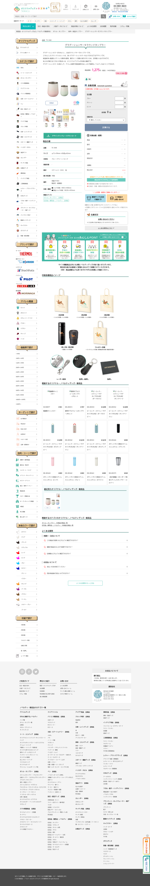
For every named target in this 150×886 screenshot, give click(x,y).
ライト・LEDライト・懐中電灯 (56, 802)
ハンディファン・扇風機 (110, 796)
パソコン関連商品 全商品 (56, 716)
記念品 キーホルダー (54, 847)
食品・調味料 (79, 791)
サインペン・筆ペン (53, 784)
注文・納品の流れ (44, 26)
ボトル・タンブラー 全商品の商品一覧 (55, 523)
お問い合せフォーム (65, 688)
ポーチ (29, 21)
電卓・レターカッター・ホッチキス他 (58, 767)
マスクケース (107, 851)
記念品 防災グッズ (53, 849)
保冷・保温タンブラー (26, 782)
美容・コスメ (79, 745)
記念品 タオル (52, 839)
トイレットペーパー (108, 863)
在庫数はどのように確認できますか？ (59, 553)
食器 (77, 819)
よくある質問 (91, 26)
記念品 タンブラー (53, 822)
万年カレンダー (80, 801)
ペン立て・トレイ (53, 752)
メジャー (105, 748)
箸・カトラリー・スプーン (83, 824)
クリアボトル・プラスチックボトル (29, 789)
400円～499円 (20, 385)
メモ (49, 737)
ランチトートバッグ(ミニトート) (29, 754)
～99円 (18, 353)
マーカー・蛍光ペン (53, 787)
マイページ (75, 9)
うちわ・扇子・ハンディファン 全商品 (116, 788)
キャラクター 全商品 (110, 823)
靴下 (104, 809)
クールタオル (107, 776)
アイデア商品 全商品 (83, 712)
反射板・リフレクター (54, 807)
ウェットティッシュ (108, 858)
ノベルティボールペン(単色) (55, 775)
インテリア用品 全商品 (111, 722)
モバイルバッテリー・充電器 (28, 812)
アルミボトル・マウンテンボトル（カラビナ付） (33, 787)
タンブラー (38, 21)
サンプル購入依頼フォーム (67, 691)
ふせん (49, 735)
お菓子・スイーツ (80, 789)
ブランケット (107, 807)
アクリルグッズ (25, 712)
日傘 (77, 732)
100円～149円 (20, 358)
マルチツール (107, 743)
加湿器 (105, 730)
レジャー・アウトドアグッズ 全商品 (115, 755)
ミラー (77, 750)
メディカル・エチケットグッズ (84, 765)
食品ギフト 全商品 (82, 783)
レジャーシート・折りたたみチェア (113, 761)
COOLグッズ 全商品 (110, 773)
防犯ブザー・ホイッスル (54, 809)
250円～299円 (20, 372)
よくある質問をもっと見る (85, 583)
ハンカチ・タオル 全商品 (84, 770)
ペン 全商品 (52, 771)
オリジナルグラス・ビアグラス (28, 799)
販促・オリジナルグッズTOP (48, 685)
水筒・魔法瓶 (23, 797)
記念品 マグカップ (53, 825)
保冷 (76, 21)
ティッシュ (106, 861)
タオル (69, 21)
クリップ (50, 745)
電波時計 (78, 720)
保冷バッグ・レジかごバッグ (28, 752)
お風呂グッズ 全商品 (83, 829)
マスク (105, 853)
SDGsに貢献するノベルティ (29, 716)
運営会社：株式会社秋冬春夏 (120, 11)
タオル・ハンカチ (108, 831)
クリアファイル (53, 712)
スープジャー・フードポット (28, 792)
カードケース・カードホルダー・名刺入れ (59, 754)
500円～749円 (20, 390)
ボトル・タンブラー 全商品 (53, 197)
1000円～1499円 (20, 399)
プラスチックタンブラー (26, 779)
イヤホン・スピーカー (26, 819)
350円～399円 (20, 381)
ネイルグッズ (79, 755)
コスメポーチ (79, 753)
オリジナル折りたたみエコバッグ (29, 750)
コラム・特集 (124, 26)
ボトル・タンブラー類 (26, 722)
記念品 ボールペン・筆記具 (56, 837)
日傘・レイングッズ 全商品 (85, 727)
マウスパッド (51, 722)
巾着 (45, 21)
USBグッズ (51, 720)
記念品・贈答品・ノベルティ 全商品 (56, 200)
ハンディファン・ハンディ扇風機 (112, 779)
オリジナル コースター (82, 812)
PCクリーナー (51, 725)
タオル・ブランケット (26, 727)
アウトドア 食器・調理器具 (110, 758)
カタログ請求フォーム (66, 693)
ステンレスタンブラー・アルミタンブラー (31, 775)
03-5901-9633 (120, 6)
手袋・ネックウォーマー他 (110, 814)
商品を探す (27, 26)
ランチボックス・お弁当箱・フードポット (87, 822)
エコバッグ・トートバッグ (57, 21)
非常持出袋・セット (53, 800)
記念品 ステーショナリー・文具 (56, 834)
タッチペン (23, 814)
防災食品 (50, 814)
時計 (77, 722)
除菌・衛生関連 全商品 (111, 845)
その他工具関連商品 (108, 751)
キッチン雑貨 (79, 814)
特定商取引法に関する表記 (47, 693)
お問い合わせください (106, 219)
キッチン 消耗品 (80, 817)
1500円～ (18, 404)
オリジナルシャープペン (54, 782)
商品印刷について (77, 26)
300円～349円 (20, 376)
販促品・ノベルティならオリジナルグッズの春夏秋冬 (34, 878)
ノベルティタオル (80, 778)
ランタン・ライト (108, 763)
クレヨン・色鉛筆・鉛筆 (54, 789)
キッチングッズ (24, 729)
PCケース (50, 727)
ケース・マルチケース (54, 757)
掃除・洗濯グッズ (108, 715)
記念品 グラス (52, 829)
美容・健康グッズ (80, 748)
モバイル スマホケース (26, 824)
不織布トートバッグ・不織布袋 (28, 747)
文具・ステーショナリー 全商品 (58, 732)
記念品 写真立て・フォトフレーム (57, 842)
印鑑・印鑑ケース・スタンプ (56, 764)
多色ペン (50, 779)
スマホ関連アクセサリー (26, 829)
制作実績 (113, 26)
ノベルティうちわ (108, 794)
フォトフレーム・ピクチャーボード (113, 726)
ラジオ (49, 804)
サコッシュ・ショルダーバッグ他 (29, 767)
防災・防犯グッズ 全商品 (56, 796)
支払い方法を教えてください (56, 566)
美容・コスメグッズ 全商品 (85, 742)
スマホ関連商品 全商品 (28, 808)
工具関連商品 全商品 (110, 737)
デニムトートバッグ (25, 745)
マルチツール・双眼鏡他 (110, 768)
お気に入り (86, 9)
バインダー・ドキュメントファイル (57, 747)
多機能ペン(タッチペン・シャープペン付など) (60, 777)
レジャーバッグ (107, 766)
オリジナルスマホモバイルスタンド (29, 817)
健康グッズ (79, 763)
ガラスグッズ (107, 841)
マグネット (51, 742)
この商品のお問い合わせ (119, 198)
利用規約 (42, 691)
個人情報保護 (43, 696)
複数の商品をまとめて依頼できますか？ (60, 547)
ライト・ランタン (108, 728)
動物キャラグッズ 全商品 (112, 819)
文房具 (22, 725)
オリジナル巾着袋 (25, 757)
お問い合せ (96, 9)
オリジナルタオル (80, 773)
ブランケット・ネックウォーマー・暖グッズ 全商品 (116, 802)
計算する (106, 127)
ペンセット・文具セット (54, 792)
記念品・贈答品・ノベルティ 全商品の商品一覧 (57, 525)
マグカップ (23, 804)
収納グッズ (106, 718)
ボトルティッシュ (108, 856)
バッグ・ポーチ (107, 826)
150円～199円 (20, 363)
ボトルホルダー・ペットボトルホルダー (31, 801)
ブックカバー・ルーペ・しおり (56, 759)
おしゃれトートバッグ (26, 759)
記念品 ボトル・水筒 (54, 827)
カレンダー (94, 21)
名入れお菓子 (84, 21)
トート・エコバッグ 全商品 (29, 734)
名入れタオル (79, 776)
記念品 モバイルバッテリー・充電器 (58, 844)
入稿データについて (60, 26)
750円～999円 (20, 395)
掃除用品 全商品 (109, 712)
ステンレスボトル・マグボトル (28, 784)
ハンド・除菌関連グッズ (110, 849)
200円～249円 (20, 367)
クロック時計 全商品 (83, 716)
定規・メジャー (52, 762)
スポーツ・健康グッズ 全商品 (86, 760)
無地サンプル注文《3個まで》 (98, 198)
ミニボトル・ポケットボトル (28, 794)
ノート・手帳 (51, 740)
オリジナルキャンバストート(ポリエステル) (32, 742)
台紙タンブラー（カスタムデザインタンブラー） (33, 777)
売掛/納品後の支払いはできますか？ (58, 573)
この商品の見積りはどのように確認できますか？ (62, 540)
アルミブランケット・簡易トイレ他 (57, 812)
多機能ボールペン (108, 746)
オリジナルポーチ (25, 764)
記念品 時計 (51, 832)
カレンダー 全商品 (82, 798)
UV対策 (105, 783)
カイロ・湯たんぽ (108, 812)
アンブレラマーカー (81, 737)
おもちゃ (105, 834)
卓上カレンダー (80, 804)
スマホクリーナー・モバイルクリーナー (31, 822)
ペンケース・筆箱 (53, 750)
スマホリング (23, 826)
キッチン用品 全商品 (83, 808)
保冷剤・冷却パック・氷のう (111, 781)
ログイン (65, 9)
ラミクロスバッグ (25, 762)
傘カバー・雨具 (80, 735)
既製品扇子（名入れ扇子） (110, 791)
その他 (105, 836)
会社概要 (103, 26)
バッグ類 (22, 720)
